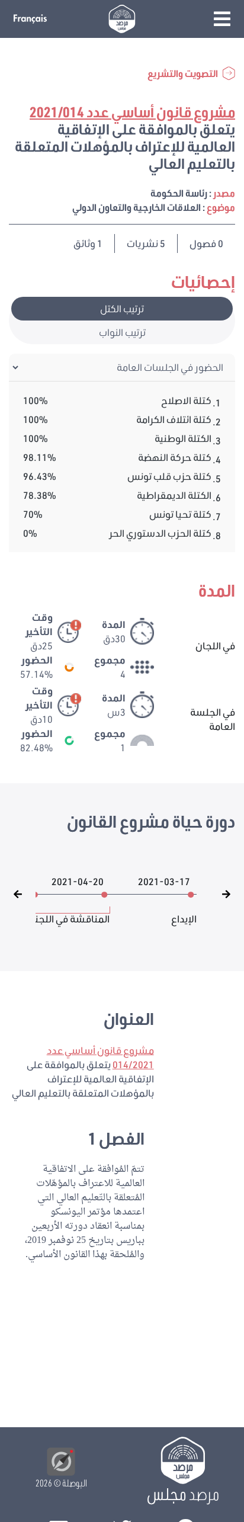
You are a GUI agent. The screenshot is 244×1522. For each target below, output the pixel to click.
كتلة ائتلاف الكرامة (173, 419)
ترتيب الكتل (122, 308)
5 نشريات (146, 243)
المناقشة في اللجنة (70, 913)
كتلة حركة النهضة (174, 457)
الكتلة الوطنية (183, 438)
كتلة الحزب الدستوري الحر (160, 533)
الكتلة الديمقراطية (174, 495)
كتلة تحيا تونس (180, 514)
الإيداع (184, 913)
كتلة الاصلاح (186, 400)
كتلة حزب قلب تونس (169, 476)
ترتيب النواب (122, 332)
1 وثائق (87, 243)
